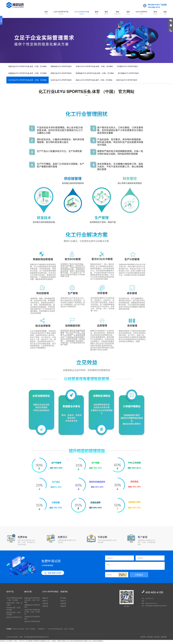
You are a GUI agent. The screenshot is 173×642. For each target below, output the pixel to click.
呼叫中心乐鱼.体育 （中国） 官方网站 (24, 628)
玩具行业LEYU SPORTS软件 (61, 80)
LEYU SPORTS (141, 13)
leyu (90, 641)
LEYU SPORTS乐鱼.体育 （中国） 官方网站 (14, 599)
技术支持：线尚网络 (160, 637)
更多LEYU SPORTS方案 (32, 621)
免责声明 (143, 637)
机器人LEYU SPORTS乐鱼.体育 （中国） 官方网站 (94, 80)
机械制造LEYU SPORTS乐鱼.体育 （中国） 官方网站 (27, 73)
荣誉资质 (45, 606)
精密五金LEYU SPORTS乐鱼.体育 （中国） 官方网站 (27, 66)
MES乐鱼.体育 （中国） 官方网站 (13, 613)
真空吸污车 (41, 628)
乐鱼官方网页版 (97, 641)
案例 (96, 13)
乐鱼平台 (3, 641)
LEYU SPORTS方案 (81, 13)
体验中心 (63, 601)
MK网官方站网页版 (40, 641)
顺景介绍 (45, 598)
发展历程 (45, 603)
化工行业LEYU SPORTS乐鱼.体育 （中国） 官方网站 (27, 80)
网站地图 (150, 637)
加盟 (165, 13)
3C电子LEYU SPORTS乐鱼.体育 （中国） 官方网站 (94, 66)
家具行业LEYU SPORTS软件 (126, 80)
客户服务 (63, 598)
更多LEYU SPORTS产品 (14, 617)
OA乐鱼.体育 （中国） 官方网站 (14, 604)
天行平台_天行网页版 (26, 641)
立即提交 (139, 574)
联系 (155, 13)
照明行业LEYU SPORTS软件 (61, 73)
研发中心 (45, 601)
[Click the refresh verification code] (123, 574)
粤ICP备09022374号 (42, 637)
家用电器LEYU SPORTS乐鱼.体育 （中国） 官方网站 (95, 73)
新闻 (128, 13)
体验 (117, 13)
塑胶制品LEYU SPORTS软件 (61, 66)
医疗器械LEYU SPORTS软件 (128, 73)
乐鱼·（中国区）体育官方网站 (56, 641)
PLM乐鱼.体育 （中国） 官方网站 (13, 609)
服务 (106, 13)
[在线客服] (170, 25)
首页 (46, 13)
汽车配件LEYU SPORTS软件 (127, 66)
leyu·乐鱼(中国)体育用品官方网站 (77, 641)
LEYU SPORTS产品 (61, 13)
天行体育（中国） (12, 641)
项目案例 (63, 603)
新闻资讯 (63, 606)
